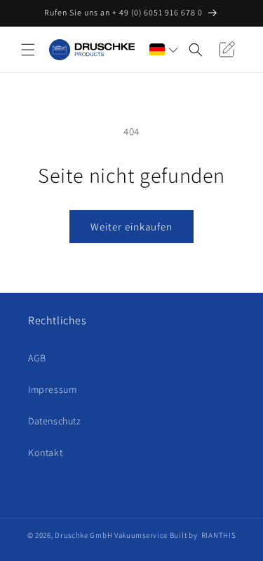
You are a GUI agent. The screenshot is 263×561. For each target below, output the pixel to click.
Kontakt (45, 452)
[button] (28, 49)
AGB (37, 358)
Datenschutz (54, 421)
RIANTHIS (218, 535)
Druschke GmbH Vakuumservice (111, 535)
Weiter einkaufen (131, 226)
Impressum (52, 389)
